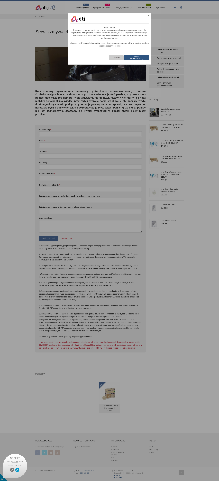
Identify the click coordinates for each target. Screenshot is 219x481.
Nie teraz (116, 58)
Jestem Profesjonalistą (136, 58)
